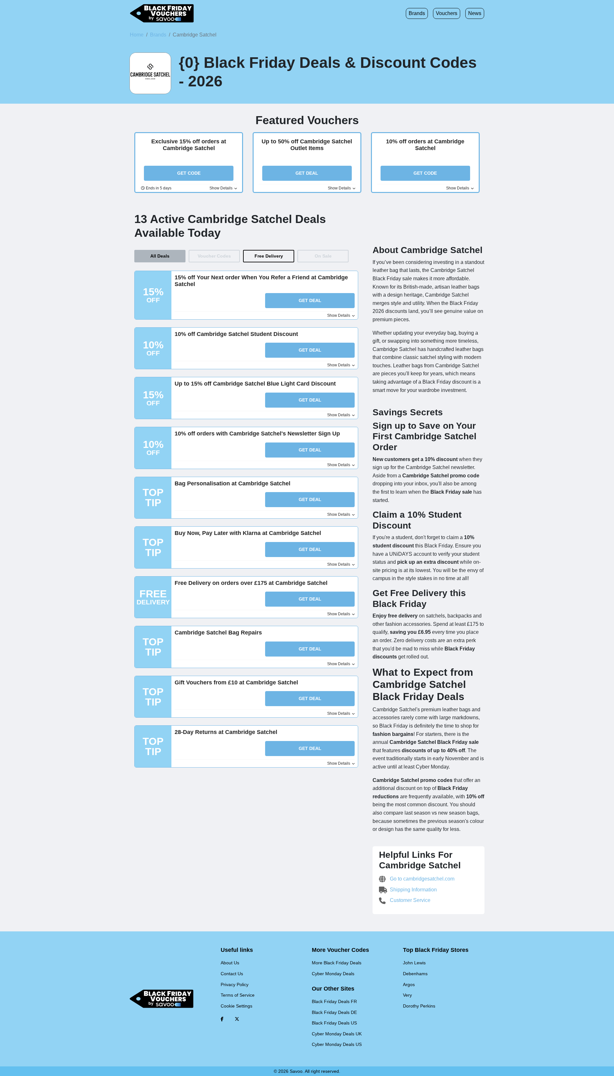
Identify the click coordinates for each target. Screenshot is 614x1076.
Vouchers (446, 13)
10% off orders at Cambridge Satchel (425, 145)
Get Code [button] (189, 173)
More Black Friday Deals (336, 962)
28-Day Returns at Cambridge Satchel (226, 732)
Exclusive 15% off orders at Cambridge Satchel (188, 145)
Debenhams (415, 973)
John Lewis (414, 962)
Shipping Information (413, 889)
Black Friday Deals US (334, 1022)
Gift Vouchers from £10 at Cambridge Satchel (236, 682)
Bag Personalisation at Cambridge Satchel (232, 483)
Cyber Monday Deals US (337, 1044)
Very (407, 995)
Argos (409, 984)
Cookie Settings (236, 1005)
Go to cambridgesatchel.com (421, 878)
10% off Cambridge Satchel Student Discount (236, 334)
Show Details (221, 188)
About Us (230, 962)
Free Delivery (269, 256)
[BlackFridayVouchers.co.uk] (162, 13)
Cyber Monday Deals (333, 973)
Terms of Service (238, 995)
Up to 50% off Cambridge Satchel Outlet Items (307, 145)
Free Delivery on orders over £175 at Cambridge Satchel (251, 583)
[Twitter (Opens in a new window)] (237, 1019)
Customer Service (409, 900)
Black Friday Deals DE (334, 1012)
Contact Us (232, 973)
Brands (417, 13)
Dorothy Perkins (419, 1005)
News (474, 13)
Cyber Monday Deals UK (337, 1033)
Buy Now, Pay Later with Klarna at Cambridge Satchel (248, 533)
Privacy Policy (234, 984)
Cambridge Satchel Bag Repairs (218, 632)
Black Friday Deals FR (334, 1001)
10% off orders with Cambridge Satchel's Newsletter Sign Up (257, 433)
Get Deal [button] (306, 173)
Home (137, 34)
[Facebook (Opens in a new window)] (222, 1019)
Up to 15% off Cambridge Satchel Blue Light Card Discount (255, 383)
